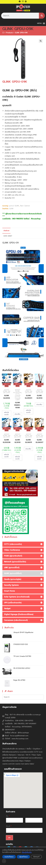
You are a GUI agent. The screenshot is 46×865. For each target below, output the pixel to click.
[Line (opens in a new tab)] (25, 1)
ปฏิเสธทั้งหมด (23, 857)
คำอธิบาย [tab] (6, 230)
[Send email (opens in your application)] (22, 1)
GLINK (11, 208)
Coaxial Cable (17, 399)
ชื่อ (8, 816)
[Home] (3, 33)
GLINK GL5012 (39, 396)
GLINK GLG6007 (39, 441)
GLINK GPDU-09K (21, 33)
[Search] (42, 16)
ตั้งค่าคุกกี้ (36, 857)
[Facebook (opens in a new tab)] (20, 1)
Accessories (17, 392)
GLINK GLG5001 (28, 396)
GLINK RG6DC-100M (17, 405)
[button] (41, 41)
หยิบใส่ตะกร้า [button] (6, 413)
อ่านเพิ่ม (17, 414)
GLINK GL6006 (6, 396)
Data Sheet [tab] (8, 236)
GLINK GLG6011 (28, 441)
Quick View (8, 385)
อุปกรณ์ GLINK (14, 206)
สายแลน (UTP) (6, 392)
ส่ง (9, 838)
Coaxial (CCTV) (17, 396)
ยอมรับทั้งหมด (9, 857)
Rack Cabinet (25, 206)
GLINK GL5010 (18, 441)
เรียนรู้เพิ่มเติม (27, 852)
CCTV (17, 394)
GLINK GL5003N (6, 441)
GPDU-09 (14, 242)
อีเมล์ (9, 826)
